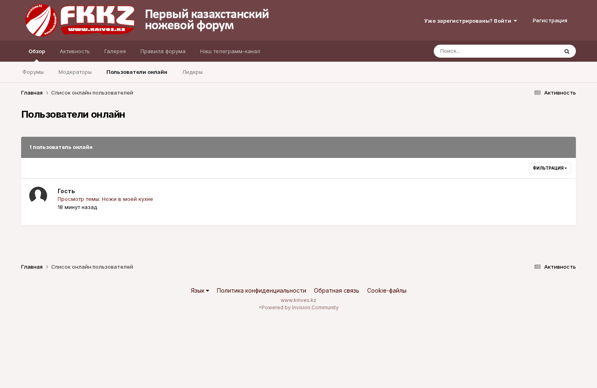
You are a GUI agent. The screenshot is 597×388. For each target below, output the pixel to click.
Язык (198, 290)
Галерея (115, 51)
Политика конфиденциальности (261, 290)
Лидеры (192, 72)
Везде (539, 51)
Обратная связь (336, 290)
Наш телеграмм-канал (230, 51)
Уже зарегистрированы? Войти (469, 20)
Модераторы (75, 72)
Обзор (36, 51)
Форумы (33, 72)
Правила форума (163, 51)
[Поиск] (567, 51)
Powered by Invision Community (300, 307)
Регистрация (550, 20)
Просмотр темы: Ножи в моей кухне (105, 199)
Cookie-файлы (387, 290)
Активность (75, 51)
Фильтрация (549, 168)
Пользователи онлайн (136, 72)
